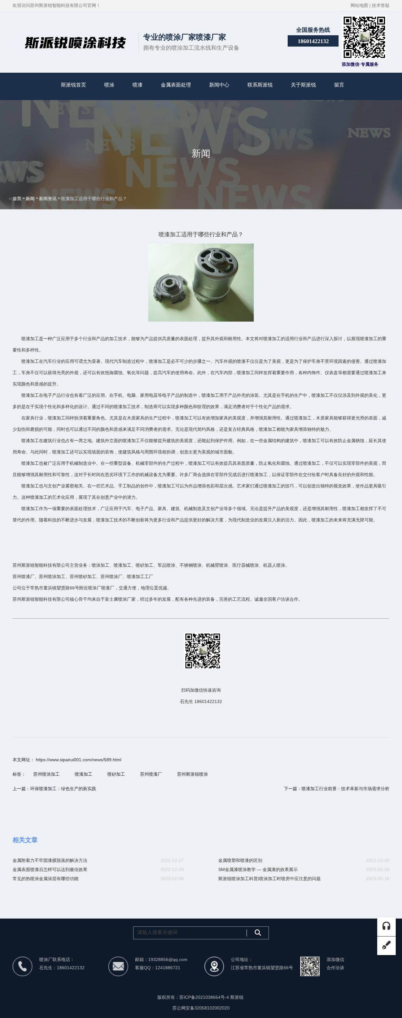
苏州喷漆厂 (151, 774)
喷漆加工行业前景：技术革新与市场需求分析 (345, 788)
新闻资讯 (48, 198)
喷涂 (109, 84)
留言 (339, 84)
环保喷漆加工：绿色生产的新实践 (63, 788)
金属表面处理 (176, 84)
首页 (18, 198)
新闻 (30, 198)
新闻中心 (219, 84)
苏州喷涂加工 (46, 774)
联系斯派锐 (260, 84)
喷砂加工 (116, 774)
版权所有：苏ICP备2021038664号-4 (193, 997)
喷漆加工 (83, 774)
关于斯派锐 (303, 84)
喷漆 (138, 84)
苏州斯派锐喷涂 (192, 774)
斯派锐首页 (73, 84)
